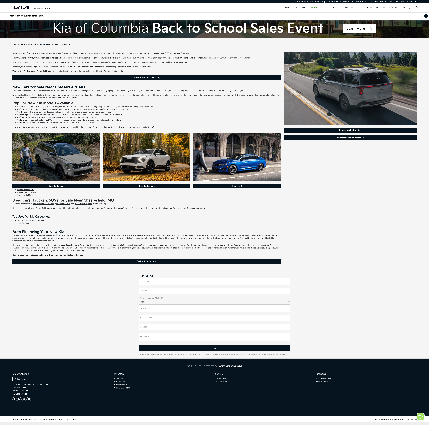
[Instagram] (19, 399)
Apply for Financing (323, 378)
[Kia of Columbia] (31, 8)
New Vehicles (119, 378)
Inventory (119, 374)
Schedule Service (221, 378)
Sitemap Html (53, 419)
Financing (321, 374)
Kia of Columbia (17, 419)
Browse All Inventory (25, 190)
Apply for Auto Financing (27, 192)
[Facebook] (14, 399)
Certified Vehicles (121, 385)
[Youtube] (28, 399)
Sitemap (45, 419)
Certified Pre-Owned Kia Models (30, 220)
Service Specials (221, 381)
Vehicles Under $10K (122, 388)
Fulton (82, 71)
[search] (417, 7)
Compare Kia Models (25, 195)
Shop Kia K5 (237, 186)
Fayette (66, 71)
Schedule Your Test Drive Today (146, 77)
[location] (340, 1)
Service (219, 374)
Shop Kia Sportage (147, 186)
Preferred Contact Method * (151, 298)
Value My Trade (322, 381)
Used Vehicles (119, 381)
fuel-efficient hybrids (83, 204)
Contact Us (21, 379)
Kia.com (74, 419)
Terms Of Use (37, 419)
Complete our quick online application (28, 255)
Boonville (74, 71)
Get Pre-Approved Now (147, 261)
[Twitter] (24, 399)
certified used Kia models (43, 204)
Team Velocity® (387, 419)
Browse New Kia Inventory (350, 130)
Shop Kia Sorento (56, 186)
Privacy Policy (27, 419)
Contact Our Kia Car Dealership (350, 137)
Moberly (89, 71)
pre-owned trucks (62, 204)
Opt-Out (69, 419)
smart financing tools (70, 245)
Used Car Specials (24, 223)
